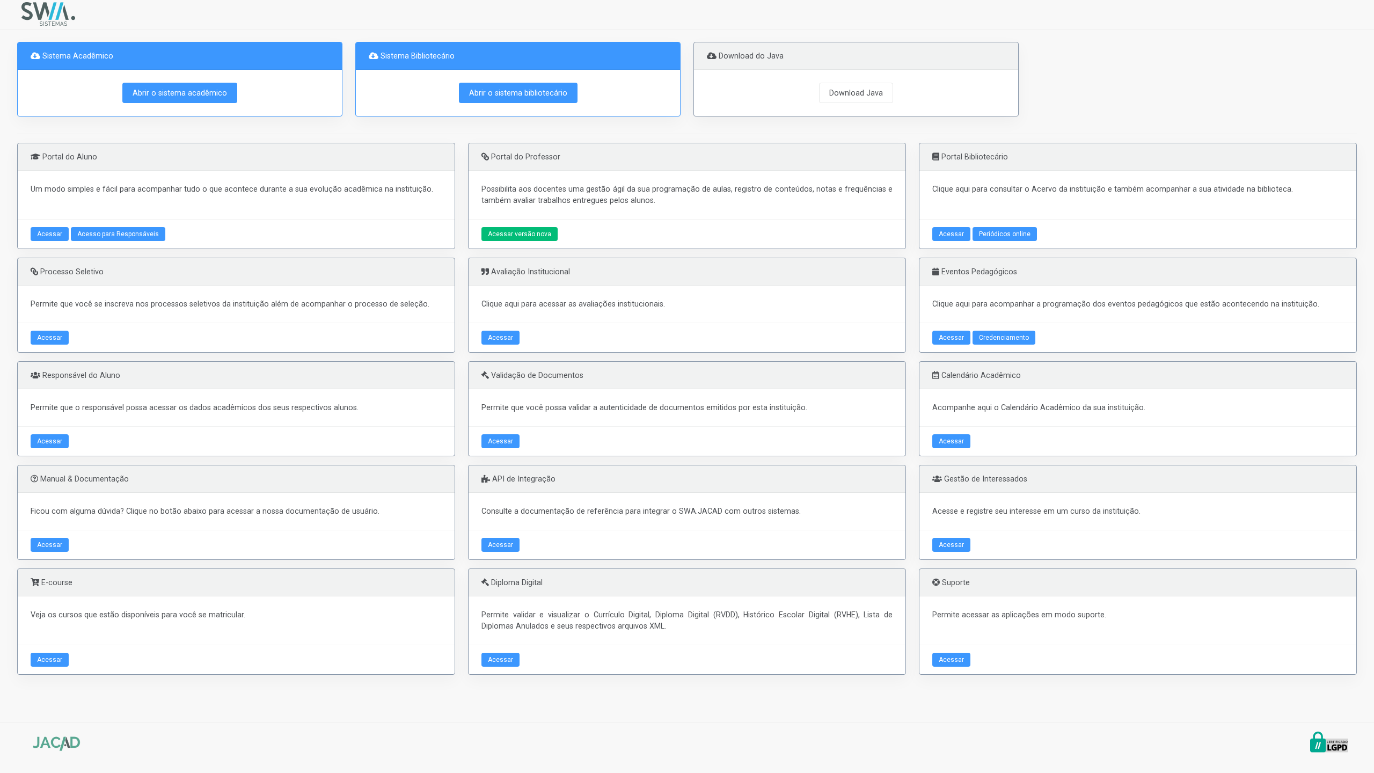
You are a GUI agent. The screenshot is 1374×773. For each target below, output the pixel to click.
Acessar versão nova (519, 234)
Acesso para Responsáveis (118, 234)
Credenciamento (1004, 337)
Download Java (856, 93)
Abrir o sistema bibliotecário (518, 93)
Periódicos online (1004, 234)
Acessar (49, 234)
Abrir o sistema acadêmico (180, 93)
